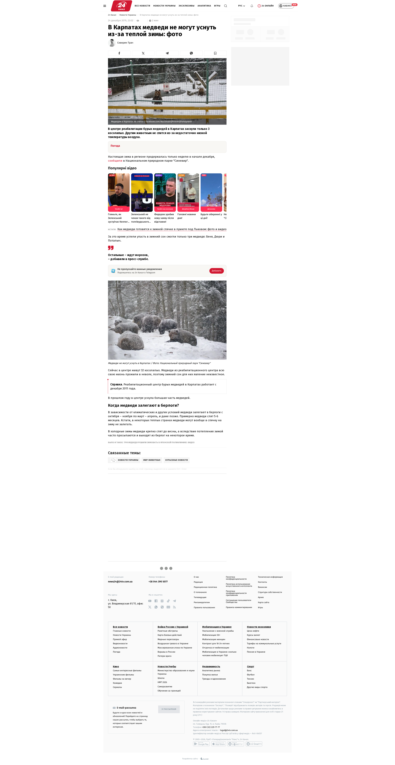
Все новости (142, 5)
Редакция (198, 582)
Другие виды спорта (257, 687)
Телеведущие (200, 597)
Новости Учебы (167, 666)
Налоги (250, 647)
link (149, 601)
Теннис (250, 679)
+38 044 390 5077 (158, 581)
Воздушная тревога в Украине (173, 643)
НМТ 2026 (162, 682)
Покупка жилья (210, 674)
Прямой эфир (120, 639)
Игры (217, 5)
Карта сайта (263, 603)
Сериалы (117, 687)
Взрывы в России (166, 652)
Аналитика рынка (211, 670)
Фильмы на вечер (122, 679)
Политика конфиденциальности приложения (236, 593)
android (201, 743)
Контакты (262, 582)
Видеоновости (120, 643)
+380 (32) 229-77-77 (211, 727)
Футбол (251, 674)
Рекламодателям (202, 603)
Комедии (117, 683)
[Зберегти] (215, 53)
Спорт (250, 666)
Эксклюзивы (187, 5)
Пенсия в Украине (256, 652)
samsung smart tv (254, 743)
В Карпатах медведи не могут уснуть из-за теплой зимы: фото (169, 15)
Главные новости (122, 631)
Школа (161, 678)
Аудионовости (120, 647)
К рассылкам (169, 709)
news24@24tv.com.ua (120, 581)
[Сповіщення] (252, 6)
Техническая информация (270, 577)
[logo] (121, 6)
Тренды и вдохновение (214, 679)
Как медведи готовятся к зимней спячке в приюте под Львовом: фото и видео (172, 229)
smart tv (235, 743)
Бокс (249, 670)
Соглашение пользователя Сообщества (238, 601)
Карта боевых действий (170, 635)
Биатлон (251, 683)
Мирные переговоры (168, 639)
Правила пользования (204, 608)
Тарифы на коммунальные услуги (264, 643)
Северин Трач (125, 43)
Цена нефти (253, 631)
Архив (261, 597)
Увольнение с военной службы (218, 631)
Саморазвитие (165, 686)
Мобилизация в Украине (217, 626)
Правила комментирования (239, 607)
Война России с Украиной (173, 626)
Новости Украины (164, 5)
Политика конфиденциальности (236, 578)
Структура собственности (270, 592)
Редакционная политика (205, 587)
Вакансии (262, 587)
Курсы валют (253, 635)
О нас (196, 577)
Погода (116, 652)
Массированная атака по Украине (175, 647)
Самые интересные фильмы (127, 670)
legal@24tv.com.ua (229, 730)
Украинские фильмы (123, 674)
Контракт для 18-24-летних (216, 643)
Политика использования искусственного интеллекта (239, 585)
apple (218, 743)
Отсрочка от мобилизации (215, 647)
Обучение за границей (169, 690)
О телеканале (200, 592)
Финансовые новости (258, 639)
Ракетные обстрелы (168, 631)
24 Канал (112, 15)
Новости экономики (259, 626)
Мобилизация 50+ (211, 635)
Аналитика (204, 5)
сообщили (115, 160)
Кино (116, 666)
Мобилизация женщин (213, 639)
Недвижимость (211, 666)
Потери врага (164, 656)
